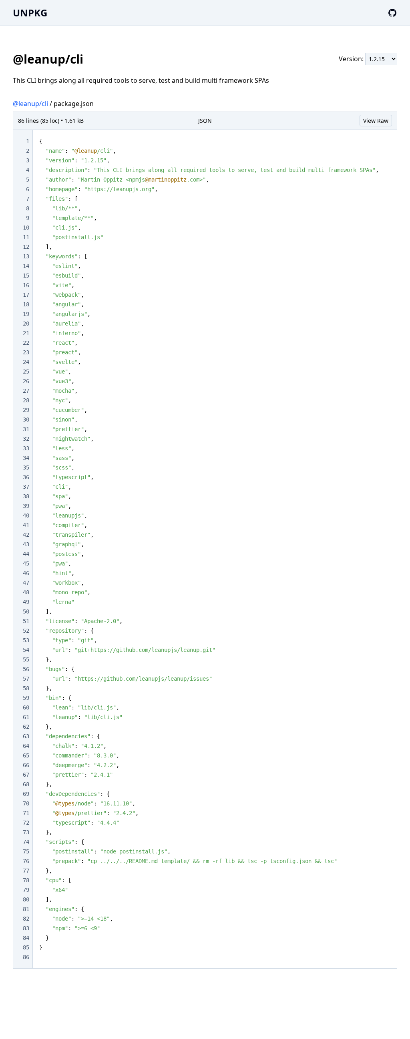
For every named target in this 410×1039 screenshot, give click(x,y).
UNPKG (30, 12)
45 (26, 563)
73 (26, 832)
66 (26, 765)
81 (26, 909)
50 (26, 611)
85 (26, 947)
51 (26, 621)
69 (26, 794)
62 (26, 726)
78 (26, 880)
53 (26, 640)
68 (26, 784)
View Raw (375, 120)
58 (26, 688)
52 (26, 630)
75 (26, 851)
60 (26, 707)
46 (26, 573)
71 (26, 813)
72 (26, 822)
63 (26, 736)
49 (26, 602)
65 (26, 755)
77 (26, 870)
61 (26, 717)
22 (26, 343)
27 (26, 391)
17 (26, 295)
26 (26, 381)
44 (26, 554)
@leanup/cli (30, 103)
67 (26, 774)
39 (26, 506)
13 (26, 256)
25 (26, 371)
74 (26, 842)
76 (26, 861)
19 (26, 314)
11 (26, 237)
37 (26, 487)
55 (26, 659)
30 (26, 419)
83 (26, 928)
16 (26, 285)
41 (26, 525)
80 (26, 899)
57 (26, 678)
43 (26, 544)
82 (26, 918)
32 (26, 439)
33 (26, 448)
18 (26, 304)
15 (26, 275)
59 (26, 698)
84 (26, 938)
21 (26, 333)
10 (26, 227)
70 (26, 803)
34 (26, 458)
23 (26, 352)
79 (26, 890)
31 (26, 429)
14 (26, 266)
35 (26, 467)
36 (26, 477)
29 (26, 410)
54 (26, 650)
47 (26, 582)
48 (26, 592)
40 (26, 515)
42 (26, 534)
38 (26, 496)
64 (26, 746)
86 (26, 957)
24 (26, 362)
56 (26, 669)
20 (26, 323)
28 (26, 400)
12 (26, 247)
